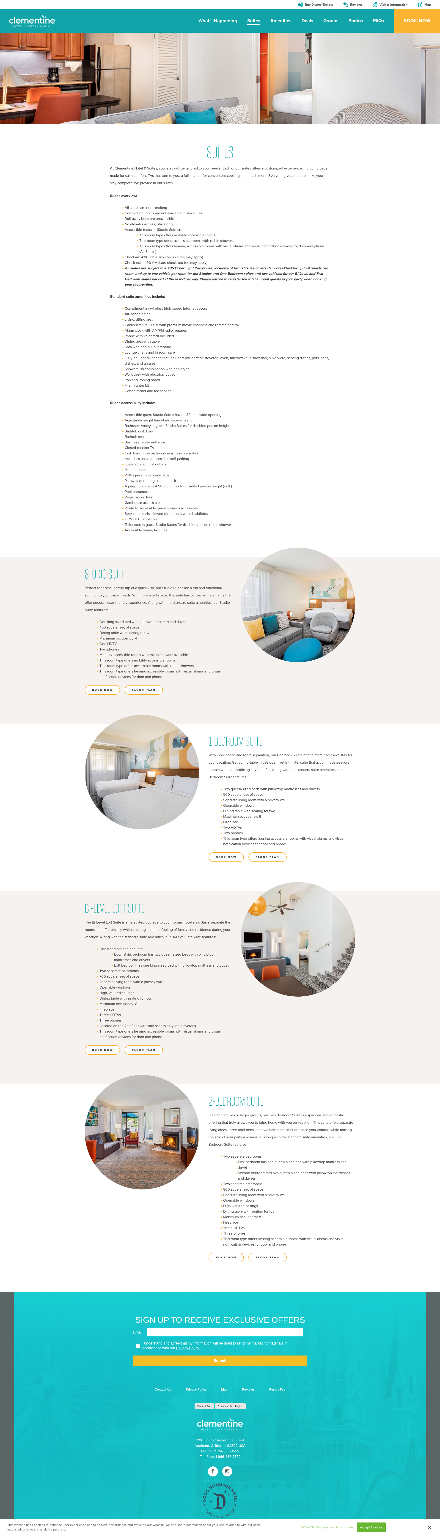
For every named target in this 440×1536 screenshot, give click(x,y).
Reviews (356, 5)
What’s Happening (217, 21)
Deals (307, 21)
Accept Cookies (371, 1527)
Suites (253, 21)
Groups (330, 21)
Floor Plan (144, 689)
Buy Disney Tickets (319, 5)
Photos (356, 21)
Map (427, 5)
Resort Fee (277, 1389)
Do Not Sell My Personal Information (326, 1527)
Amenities (281, 21)
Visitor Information (393, 5)
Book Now (417, 21)
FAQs (378, 21)
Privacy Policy (196, 1389)
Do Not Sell (204, 1406)
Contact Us (163, 1389)
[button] (429, 1527)
